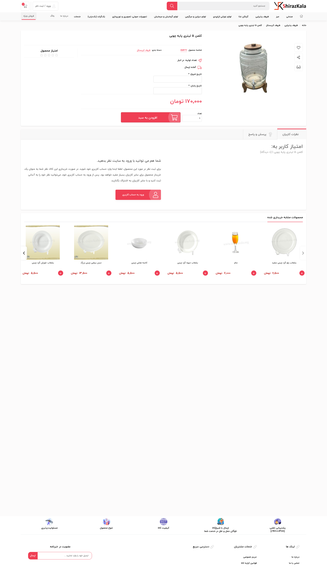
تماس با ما (294, 563)
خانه (304, 25)
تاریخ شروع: (195, 74)
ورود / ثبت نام (43, 6)
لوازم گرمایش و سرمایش (166, 16)
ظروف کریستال (143, 50)
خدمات (77, 16)
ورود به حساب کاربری (133, 194)
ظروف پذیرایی (262, 16)
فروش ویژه (28, 16)
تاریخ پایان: (196, 85)
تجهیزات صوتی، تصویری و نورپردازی (129, 16)
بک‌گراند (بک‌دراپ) (96, 16)
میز (277, 16)
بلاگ (52, 16)
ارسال (33, 555)
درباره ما (64, 16)
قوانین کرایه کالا (249, 563)
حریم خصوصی (250, 557)
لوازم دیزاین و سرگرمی (195, 16)
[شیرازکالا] (290, 5)
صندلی (289, 16)
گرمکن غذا (243, 16)
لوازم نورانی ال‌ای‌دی (222, 16)
